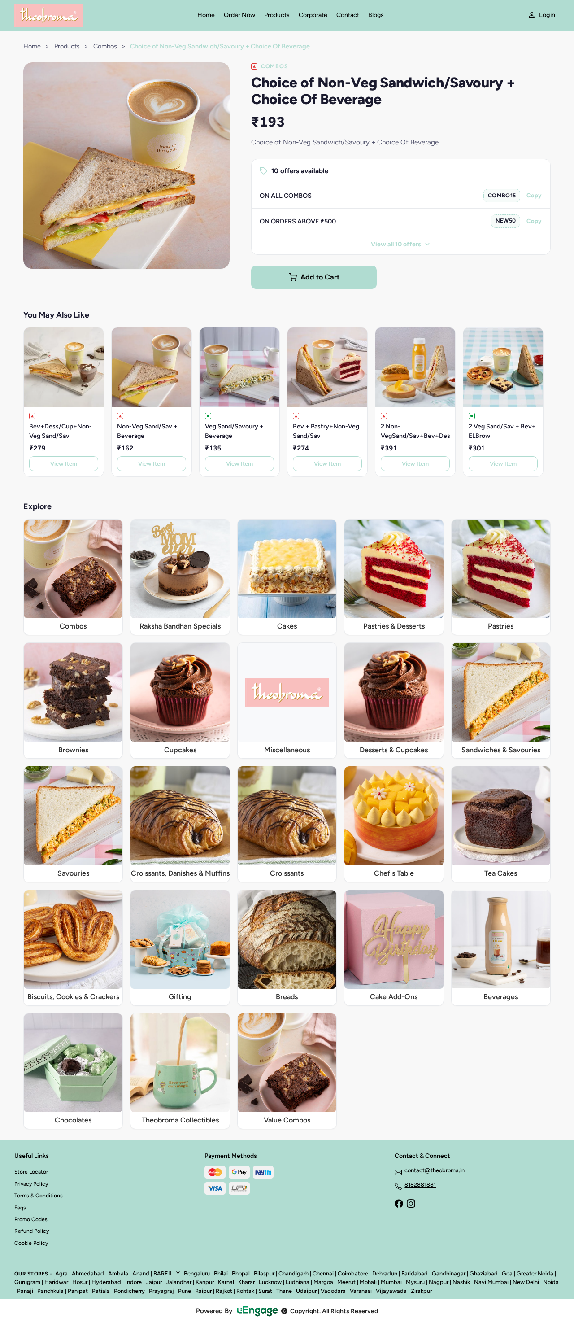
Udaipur (306, 1291)
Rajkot (224, 1291)
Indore (133, 1282)
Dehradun (384, 1273)
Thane (284, 1291)
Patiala (101, 1291)
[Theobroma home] (100, 15)
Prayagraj (161, 1291)
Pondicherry (129, 1291)
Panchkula (50, 1291)
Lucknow (270, 1282)
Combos (105, 46)
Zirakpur (421, 1291)
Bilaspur (264, 1273)
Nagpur (438, 1282)
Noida (551, 1282)
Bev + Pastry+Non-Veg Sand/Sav (326, 431)
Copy (534, 195)
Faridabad (414, 1273)
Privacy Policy (31, 1184)
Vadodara (333, 1291)
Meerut (346, 1282)
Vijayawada (391, 1291)
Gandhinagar (448, 1273)
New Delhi (526, 1282)
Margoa (323, 1282)
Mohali (368, 1282)
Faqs (20, 1208)
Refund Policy (31, 1231)
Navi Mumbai (491, 1282)
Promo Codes (31, 1219)
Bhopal (241, 1273)
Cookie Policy (31, 1243)
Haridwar (56, 1282)
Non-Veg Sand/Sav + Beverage (147, 431)
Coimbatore (353, 1273)
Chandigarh (293, 1273)
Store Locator (31, 1172)
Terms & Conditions (38, 1195)
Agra (61, 1273)
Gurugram (27, 1282)
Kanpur (205, 1282)
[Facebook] (399, 1204)
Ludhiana (297, 1282)
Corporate (313, 15)
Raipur (203, 1291)
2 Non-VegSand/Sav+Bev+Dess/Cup (415, 431)
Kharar (246, 1282)
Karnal (226, 1282)
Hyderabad (106, 1282)
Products (277, 15)
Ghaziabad (484, 1273)
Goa (507, 1273)
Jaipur (154, 1282)
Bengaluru (197, 1273)
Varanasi (361, 1291)
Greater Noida (535, 1273)
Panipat (78, 1291)
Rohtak (245, 1291)
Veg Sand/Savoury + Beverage (234, 431)
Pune (184, 1291)
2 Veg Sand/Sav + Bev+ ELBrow (502, 431)
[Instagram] (411, 1204)
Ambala (118, 1273)
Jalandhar (178, 1282)
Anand (140, 1273)
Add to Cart (319, 277)
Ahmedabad (88, 1273)
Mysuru (415, 1282)
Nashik (461, 1282)
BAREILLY (166, 1273)
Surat (265, 1291)
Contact (347, 15)
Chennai (323, 1273)
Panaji (25, 1291)
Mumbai (391, 1282)
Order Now (239, 15)
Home (206, 15)
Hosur (79, 1282)
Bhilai (221, 1273)
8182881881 (420, 1184)
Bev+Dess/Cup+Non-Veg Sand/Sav (60, 431)
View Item (63, 463)
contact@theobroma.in (434, 1170)
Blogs (376, 15)
